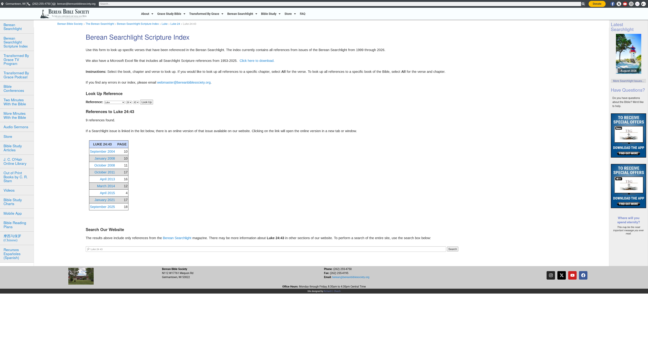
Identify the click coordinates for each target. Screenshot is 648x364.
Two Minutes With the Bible (15, 101)
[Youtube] (625, 4)
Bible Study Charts (13, 201)
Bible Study (268, 14)
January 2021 (104, 200)
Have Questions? (628, 89)
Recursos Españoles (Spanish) (12, 253)
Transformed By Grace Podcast (16, 74)
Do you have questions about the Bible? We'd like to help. (628, 102)
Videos (9, 190)
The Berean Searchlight (100, 24)
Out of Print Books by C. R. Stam (16, 176)
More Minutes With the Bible (15, 115)
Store (288, 14)
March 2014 (106, 186)
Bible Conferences (14, 88)
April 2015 (107, 193)
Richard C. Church (332, 291)
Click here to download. (257, 61)
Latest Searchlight (622, 26)
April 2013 (107, 179)
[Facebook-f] (612, 4)
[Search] (583, 4)
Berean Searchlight (240, 14)
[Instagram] (631, 4)
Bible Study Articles (13, 147)
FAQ (302, 14)
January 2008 (104, 158)
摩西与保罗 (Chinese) (12, 238)
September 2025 (102, 207)
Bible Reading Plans (15, 224)
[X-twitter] (619, 4)
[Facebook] (583, 275)
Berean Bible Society (70, 24)
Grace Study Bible (169, 14)
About (145, 14)
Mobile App (13, 213)
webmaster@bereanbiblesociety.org (184, 82)
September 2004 (102, 151)
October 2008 (104, 165)
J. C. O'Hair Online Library (15, 161)
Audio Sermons (16, 126)
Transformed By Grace (204, 14)
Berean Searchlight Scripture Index (16, 42)
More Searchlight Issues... (628, 81)
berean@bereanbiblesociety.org (350, 277)
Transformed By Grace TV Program (16, 59)
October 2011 (104, 172)
